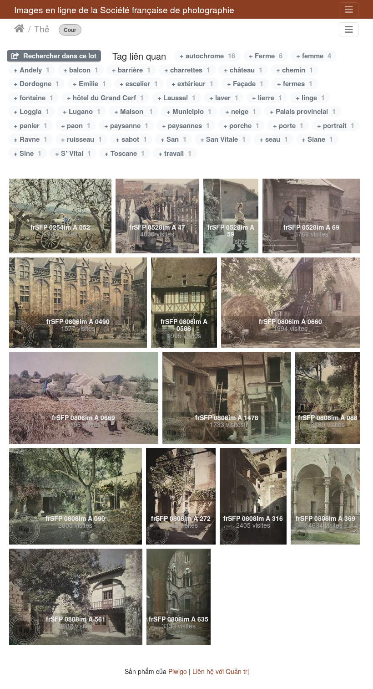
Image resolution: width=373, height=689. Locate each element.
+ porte (288, 125)
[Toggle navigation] (349, 9)
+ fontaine (33, 98)
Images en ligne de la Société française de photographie (124, 9)
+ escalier (139, 83)
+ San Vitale (223, 139)
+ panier (30, 125)
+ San (173, 139)
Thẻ (42, 29)
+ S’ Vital (73, 153)
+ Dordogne (36, 83)
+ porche (241, 125)
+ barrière (131, 70)
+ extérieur (192, 83)
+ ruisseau (81, 139)
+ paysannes (186, 125)
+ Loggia (31, 111)
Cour (70, 30)
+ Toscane (125, 153)
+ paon (76, 125)
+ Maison (133, 111)
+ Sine (27, 153)
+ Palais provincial (303, 111)
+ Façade (245, 83)
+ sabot (131, 139)
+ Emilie (89, 83)
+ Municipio (189, 111)
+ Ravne (30, 139)
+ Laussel (176, 98)
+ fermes (295, 83)
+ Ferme (265, 56)
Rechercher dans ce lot (58, 56)
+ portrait (335, 125)
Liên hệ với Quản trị (220, 671)
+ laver (223, 98)
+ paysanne (126, 125)
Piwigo (177, 671)
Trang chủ (19, 29)
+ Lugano (82, 111)
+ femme (313, 56)
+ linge (310, 98)
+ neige (240, 111)
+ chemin (294, 70)
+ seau (273, 139)
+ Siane (317, 139)
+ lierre (267, 98)
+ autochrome (207, 56)
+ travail (175, 153)
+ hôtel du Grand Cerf (105, 98)
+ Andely (32, 70)
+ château (243, 70)
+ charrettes (187, 70)
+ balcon (80, 70)
